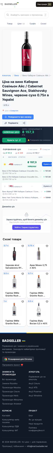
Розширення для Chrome (20, 359)
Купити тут (12, 140)
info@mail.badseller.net (37, 446)
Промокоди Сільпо (11, 391)
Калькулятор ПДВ (10, 426)
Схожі (43, 23)
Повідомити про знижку (19, 117)
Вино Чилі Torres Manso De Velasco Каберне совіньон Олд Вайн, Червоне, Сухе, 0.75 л (20, 197)
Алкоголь (7, 75)
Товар (10, 23)
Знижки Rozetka (9, 383)
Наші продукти (36, 423)
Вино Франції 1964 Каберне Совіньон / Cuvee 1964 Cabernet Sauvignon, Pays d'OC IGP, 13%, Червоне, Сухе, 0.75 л (21, 192)
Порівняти (13, 123)
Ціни (21, 23)
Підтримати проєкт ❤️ (12, 365)
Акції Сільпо (34, 383)
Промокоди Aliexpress (12, 399)
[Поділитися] (24, 123)
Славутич (14, 111)
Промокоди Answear (11, 404)
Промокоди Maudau (11, 387)
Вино (17, 75)
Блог (31, 415)
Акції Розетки (35, 391)
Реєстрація (44, 4)
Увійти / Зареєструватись (26, 227)
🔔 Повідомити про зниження (39, 140)
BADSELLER (11, 341)
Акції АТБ (33, 387)
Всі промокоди (9, 379)
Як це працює (35, 419)
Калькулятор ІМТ (10, 430)
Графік (33, 23)
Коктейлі (6, 415)
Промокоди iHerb (10, 395)
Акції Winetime (35, 395)
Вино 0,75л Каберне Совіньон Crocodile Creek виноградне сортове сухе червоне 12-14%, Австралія (20, 171)
